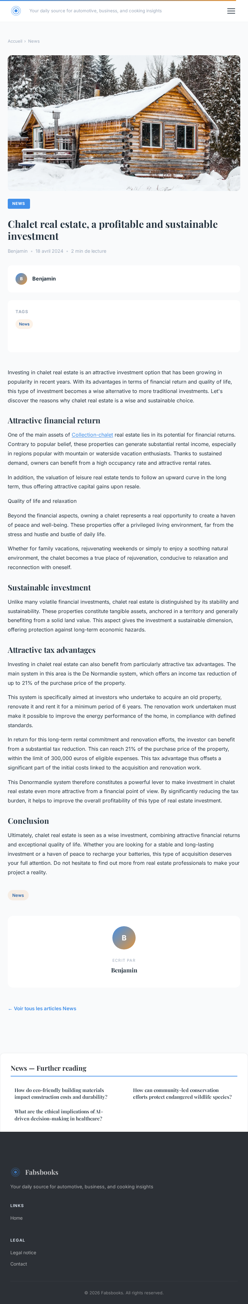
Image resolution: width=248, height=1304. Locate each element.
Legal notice (23, 1252)
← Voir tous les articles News (42, 1008)
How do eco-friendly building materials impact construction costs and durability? (61, 1093)
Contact (18, 1264)
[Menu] (231, 11)
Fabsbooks (41, 1171)
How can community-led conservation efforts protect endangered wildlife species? (182, 1093)
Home (16, 1218)
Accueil (15, 41)
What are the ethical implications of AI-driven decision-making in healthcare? (59, 1114)
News (34, 41)
